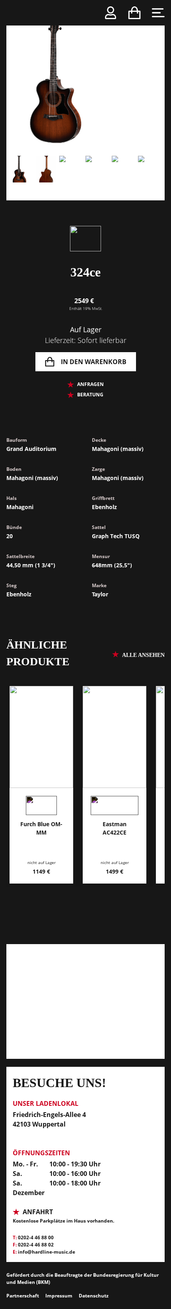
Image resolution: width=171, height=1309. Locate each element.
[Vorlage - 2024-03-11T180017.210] (46, 178)
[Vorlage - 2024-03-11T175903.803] (85, 78)
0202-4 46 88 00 (36, 1237)
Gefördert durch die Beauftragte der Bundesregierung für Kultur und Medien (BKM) (82, 1278)
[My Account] (110, 12)
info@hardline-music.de (46, 1251)
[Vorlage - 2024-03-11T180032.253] (99, 178)
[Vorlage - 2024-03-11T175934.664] (125, 178)
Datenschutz (94, 1295)
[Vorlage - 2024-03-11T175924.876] (72, 178)
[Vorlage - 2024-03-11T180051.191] (151, 178)
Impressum (58, 1295)
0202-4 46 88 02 (36, 1244)
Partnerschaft (22, 1295)
